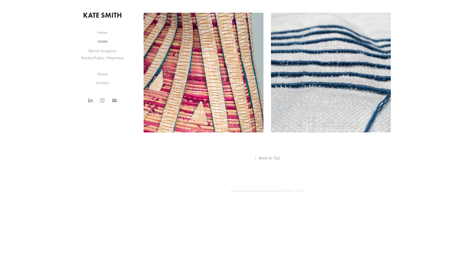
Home (102, 32)
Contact (102, 82)
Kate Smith (102, 15)
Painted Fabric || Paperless (102, 57)
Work (102, 42)
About (102, 73)
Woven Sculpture (103, 50)
